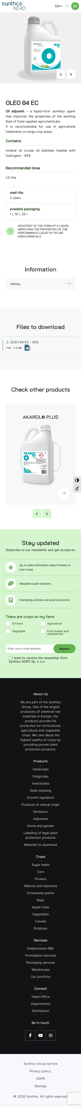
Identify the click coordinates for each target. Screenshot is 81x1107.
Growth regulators (40, 797)
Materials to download (40, 845)
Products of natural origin (40, 805)
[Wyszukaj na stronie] (67, 6)
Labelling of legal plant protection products (41, 835)
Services (40, 940)
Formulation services (40, 955)
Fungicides (40, 776)
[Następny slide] (70, 74)
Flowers (40, 879)
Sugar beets (41, 865)
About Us (40, 694)
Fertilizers (40, 812)
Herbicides (41, 769)
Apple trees (40, 907)
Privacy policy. (40, 1071)
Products (40, 761)
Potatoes (40, 928)
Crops (40, 856)
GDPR (40, 1078)
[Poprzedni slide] (61, 74)
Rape (40, 900)
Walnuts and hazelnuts (40, 886)
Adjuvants (40, 819)
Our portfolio (40, 977)
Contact (40, 988)
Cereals (40, 921)
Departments (40, 1004)
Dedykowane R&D (40, 948)
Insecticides (40, 783)
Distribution (40, 1011)
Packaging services (40, 962)
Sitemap (40, 1086)
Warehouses (41, 969)
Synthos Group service (40, 1064)
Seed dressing (40, 790)
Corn (40, 872)
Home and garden (40, 826)
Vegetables (40, 914)
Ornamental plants (40, 893)
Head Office (41, 997)
